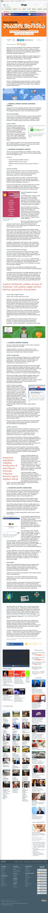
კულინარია (27, 878)
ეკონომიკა (15, 866)
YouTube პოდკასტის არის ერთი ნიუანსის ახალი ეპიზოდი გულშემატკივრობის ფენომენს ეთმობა (26, 715)
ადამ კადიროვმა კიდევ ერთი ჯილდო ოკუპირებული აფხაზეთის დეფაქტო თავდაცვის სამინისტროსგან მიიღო (26, 739)
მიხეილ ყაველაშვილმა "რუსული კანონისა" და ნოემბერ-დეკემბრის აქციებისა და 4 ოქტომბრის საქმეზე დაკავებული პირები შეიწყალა (26, 786)
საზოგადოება (4, 875)
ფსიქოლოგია (27, 867)
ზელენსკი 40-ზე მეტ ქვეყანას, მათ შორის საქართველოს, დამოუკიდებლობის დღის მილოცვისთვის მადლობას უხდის (38, 732)
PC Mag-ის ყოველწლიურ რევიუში (30, 616)
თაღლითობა (14, 638)
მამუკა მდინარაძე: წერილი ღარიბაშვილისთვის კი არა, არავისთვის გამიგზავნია (38, 813)
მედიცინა (26, 869)
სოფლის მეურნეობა (16, 871)
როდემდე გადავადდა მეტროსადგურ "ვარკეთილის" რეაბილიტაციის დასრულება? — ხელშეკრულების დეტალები (6, 751)
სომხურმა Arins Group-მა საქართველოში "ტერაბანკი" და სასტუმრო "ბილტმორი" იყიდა (16, 739)
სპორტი (15, 883)
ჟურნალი (15, 9)
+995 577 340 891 (13, 901)
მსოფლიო (3, 870)
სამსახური (27, 882)
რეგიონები (3, 882)
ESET (32, 615)
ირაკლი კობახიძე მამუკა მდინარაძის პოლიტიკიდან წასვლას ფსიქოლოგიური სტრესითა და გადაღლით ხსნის (38, 687)
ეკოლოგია (3, 877)
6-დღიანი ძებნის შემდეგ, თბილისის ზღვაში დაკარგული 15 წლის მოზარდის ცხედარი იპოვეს (8, 695)
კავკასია (2, 871)
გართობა (26, 879)
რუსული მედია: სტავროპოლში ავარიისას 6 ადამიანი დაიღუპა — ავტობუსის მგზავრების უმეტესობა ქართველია (19, 695)
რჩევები (26, 886)
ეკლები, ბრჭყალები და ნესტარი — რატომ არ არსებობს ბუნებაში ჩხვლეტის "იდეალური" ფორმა (39, 846)
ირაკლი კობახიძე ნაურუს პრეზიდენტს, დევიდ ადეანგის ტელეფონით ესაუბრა (38, 785)
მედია (2, 886)
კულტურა (15, 878)
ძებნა (24, 1)
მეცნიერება (15, 877)
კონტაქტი (45, 861)
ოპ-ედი (29, 9)
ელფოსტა (39, 638)
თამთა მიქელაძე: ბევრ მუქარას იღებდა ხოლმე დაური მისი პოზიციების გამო (26, 763)
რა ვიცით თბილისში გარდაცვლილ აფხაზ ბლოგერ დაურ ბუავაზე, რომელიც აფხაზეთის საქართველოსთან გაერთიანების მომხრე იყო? (16, 774)
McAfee (12, 615)
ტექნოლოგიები (15, 874)
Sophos (8, 615)
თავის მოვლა (27, 871)
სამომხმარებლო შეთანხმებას (22, 903)
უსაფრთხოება (27, 638)
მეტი (43, 11)
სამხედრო (3, 874)
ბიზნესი (14, 869)
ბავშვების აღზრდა (28, 870)
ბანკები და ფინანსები (16, 867)
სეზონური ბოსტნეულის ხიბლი (38, 745)
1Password (28, 258)
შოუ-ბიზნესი (15, 881)
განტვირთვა (12, 1)
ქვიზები (34, 9)
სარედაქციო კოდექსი (27, 861)
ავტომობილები (27, 877)
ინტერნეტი (15, 875)
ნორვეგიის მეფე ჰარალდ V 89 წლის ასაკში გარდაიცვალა (16, 786)
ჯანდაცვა (2, 879)
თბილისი (2, 881)
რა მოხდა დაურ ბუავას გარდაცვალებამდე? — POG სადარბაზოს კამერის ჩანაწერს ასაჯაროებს (26, 727)
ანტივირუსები (13, 639)
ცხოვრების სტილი (29, 873)
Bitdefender (17, 615)
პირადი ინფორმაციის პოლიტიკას (7, 904)
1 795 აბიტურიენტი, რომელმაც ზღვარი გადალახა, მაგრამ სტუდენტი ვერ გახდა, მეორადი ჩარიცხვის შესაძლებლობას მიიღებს (16, 727)
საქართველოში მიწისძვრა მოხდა (6, 763)
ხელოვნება (15, 880)
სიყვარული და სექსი (28, 883)
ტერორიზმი (3, 869)
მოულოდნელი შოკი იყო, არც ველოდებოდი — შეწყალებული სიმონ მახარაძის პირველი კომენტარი (26, 774)
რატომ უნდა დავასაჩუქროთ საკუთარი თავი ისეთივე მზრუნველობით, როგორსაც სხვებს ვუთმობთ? (38, 717)
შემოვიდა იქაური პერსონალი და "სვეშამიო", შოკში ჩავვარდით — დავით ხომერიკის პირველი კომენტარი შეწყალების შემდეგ (6, 786)
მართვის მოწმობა (19, 1)
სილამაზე (26, 874)
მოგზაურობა (27, 875)
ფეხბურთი (15, 884)
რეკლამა (21, 861)
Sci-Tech (15, 873)
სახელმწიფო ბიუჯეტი (16, 870)
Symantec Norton (25, 615)
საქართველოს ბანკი (21, 638)
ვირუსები (8, 639)
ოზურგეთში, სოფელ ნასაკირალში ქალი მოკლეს (26, 751)
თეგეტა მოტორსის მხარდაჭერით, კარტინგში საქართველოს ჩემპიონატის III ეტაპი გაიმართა (38, 854)
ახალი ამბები (7, 1)
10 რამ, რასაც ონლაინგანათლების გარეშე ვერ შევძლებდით (39, 849)
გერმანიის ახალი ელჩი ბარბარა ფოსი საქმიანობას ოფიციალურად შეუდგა (38, 771)
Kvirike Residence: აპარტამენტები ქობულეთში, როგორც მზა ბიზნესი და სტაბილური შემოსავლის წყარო (6, 715)
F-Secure (38, 613)
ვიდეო (24, 9)
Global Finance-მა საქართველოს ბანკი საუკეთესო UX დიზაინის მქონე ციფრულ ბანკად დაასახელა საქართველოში (19, 677)
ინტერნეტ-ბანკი (34, 638)
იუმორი (26, 881)
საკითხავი (39, 9)
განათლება (3, 878)
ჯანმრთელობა (28, 866)
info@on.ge (7, 901)
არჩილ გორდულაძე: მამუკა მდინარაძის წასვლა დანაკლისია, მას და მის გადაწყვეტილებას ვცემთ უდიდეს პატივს (16, 763)
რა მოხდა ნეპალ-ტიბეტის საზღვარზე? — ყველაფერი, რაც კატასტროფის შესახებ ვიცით (38, 757)
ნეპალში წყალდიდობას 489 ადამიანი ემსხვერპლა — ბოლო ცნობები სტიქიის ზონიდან (6, 774)
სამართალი (3, 883)
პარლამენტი (3, 867)
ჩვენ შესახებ (17, 861)
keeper (22, 258)
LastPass (18, 258)
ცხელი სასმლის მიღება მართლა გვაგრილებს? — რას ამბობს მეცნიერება (38, 799)
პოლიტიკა (39, 11)
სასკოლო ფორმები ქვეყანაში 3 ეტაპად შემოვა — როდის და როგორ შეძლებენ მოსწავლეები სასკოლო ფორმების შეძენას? (6, 727)
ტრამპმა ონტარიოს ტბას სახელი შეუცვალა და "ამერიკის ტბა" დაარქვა (16, 751)
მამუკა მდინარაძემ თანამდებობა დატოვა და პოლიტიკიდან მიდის (39, 843)
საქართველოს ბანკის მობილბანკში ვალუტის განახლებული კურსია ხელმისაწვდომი (38, 702)
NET (19, 9)
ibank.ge (39, 464)
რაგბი (14, 885)
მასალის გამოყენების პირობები (37, 861)
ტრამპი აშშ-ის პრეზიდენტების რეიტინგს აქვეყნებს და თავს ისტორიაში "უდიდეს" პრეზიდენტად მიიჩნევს (6, 739)
